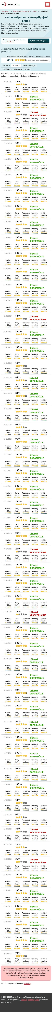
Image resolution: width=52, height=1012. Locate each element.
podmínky (27, 984)
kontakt (24, 999)
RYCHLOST (13, 4)
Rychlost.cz (6, 11)
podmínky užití (33, 999)
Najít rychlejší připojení (38, 41)
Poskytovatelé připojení (21, 11)
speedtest (39, 56)
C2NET (35, 11)
